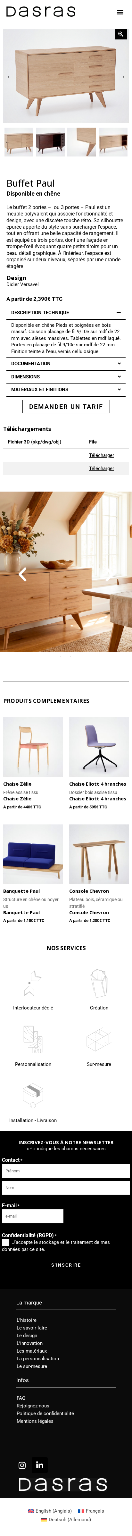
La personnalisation (38, 1359)
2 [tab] (71, 657)
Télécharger (101, 455)
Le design (27, 1335)
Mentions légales (35, 1421)
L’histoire (27, 1320)
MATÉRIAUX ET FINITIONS (39, 389)
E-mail (11, 1206)
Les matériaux (32, 1351)
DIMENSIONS (25, 377)
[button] (120, 11)
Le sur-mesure (32, 1366)
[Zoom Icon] (66, 76)
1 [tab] (61, 657)
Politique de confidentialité (45, 1413)
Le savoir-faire (32, 1328)
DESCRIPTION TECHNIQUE (40, 313)
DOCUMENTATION (31, 364)
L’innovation (30, 1343)
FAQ (21, 1398)
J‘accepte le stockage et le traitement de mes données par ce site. (56, 1245)
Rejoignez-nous (33, 1406)
